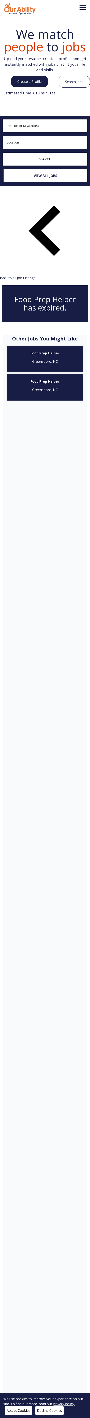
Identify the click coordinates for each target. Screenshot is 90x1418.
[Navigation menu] (83, 7)
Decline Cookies (49, 1410)
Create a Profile (29, 81)
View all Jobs (45, 175)
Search (45, 159)
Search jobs (74, 81)
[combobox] (45, 125)
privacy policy (64, 1404)
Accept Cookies (18, 1410)
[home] (20, 8)
